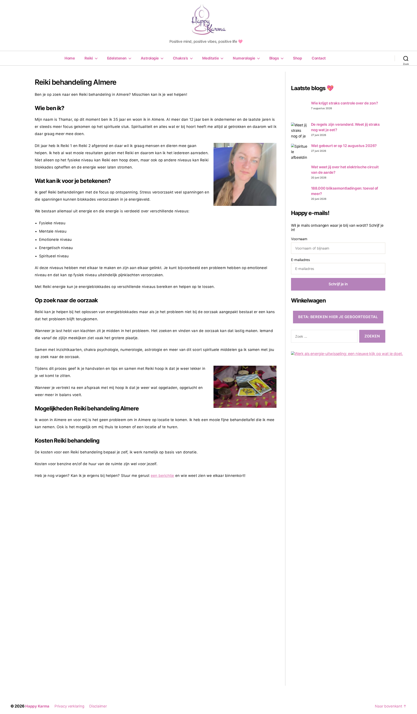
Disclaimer (98, 706)
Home (70, 58)
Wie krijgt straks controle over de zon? (344, 103)
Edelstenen (117, 58)
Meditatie (210, 58)
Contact (319, 58)
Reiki (88, 58)
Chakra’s (180, 58)
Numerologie (244, 58)
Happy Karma (37, 706)
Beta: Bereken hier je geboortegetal (338, 317)
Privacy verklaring (69, 706)
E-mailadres (300, 260)
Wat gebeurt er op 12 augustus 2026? (344, 146)
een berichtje (162, 475)
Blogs (274, 58)
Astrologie (150, 58)
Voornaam (299, 239)
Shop (297, 58)
